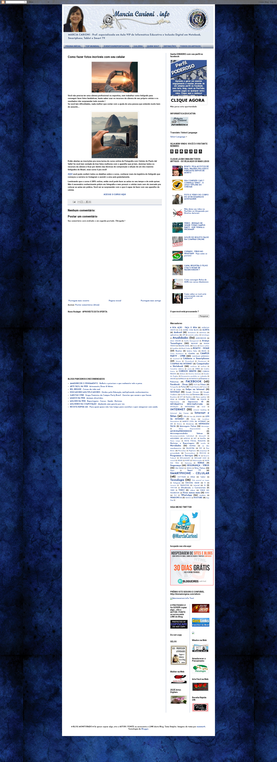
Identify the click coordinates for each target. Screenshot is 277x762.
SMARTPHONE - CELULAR (189, 473)
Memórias (190, 424)
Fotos (183, 387)
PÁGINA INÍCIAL (73, 46)
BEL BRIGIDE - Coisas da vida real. (85, 389)
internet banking (199, 410)
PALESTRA (190, 448)
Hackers (189, 397)
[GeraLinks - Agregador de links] (200, 626)
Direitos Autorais (194, 374)
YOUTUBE (198, 498)
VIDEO (182, 490)
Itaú (191, 416)
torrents (173, 485)
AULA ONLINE (175, 341)
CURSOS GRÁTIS (187, 371)
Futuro (204, 387)
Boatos (179, 351)
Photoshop (182, 450)
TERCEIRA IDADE (192, 483)
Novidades (175, 446)
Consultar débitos (177, 369)
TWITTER (173, 488)
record (172, 460)
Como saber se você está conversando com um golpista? (195, 296)
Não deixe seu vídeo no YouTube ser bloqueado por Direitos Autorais (196, 211)
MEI (171, 424)
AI (179, 330)
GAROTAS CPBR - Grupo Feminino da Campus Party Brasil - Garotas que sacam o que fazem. (111, 395)
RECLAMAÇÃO (185, 458)
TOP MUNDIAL (92, 46)
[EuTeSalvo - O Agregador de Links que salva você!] (200, 612)
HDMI (172, 399)
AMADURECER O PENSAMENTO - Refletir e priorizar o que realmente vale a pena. (106, 383)
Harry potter (201, 397)
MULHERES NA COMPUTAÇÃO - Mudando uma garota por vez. (97, 404)
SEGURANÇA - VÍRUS (198, 465)
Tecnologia (177, 480)
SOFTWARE (182, 477)
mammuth (201, 727)
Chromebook (189, 361)
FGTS (196, 384)
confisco (203, 366)
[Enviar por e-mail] (78, 201)
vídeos (192, 490)
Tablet (202, 477)
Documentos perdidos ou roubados (194, 376)
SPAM (192, 477)
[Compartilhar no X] (84, 201)
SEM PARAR (179, 468)
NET (195, 438)
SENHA (189, 468)
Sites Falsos (199, 468)
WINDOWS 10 (176, 498)
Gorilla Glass (185, 394)
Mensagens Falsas (188, 426)
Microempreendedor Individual (182, 436)
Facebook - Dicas (179, 385)
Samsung (188, 463)
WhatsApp (186, 495)
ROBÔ (187, 460)
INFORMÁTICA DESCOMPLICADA (186, 404)
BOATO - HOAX (201, 348)
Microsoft (202, 436)
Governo (196, 395)
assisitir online (193, 335)
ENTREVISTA (193, 378)
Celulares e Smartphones (196, 359)
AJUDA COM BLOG (191, 330)
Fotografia (174, 387)
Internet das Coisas (179, 413)
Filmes (203, 385)
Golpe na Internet (195, 389)
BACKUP (194, 343)
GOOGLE (175, 392)
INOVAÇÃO (174, 406)
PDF (200, 448)
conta (189, 369)
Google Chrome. (192, 392)
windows (202, 495)
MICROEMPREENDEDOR (181, 431)
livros (193, 419)
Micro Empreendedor (190, 429)
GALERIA (138, 46)
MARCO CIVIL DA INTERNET (194, 421)
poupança (203, 450)
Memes (179, 424)
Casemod (176, 358)
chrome (178, 361)
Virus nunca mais (191, 493)
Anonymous (192, 332)
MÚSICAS (187, 438)
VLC (175, 495)
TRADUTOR (184, 485)
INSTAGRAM (190, 407)
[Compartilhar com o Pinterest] (89, 201)
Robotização (197, 460)
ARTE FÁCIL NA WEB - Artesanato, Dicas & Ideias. (91, 386)
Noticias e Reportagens (182, 443)
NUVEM (192, 446)
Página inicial (115, 301)
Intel (203, 406)
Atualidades (180, 338)
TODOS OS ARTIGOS (190, 46)
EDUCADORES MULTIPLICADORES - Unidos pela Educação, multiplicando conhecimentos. (109, 392)
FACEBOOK (194, 381)
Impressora (174, 402)
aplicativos (174, 335)
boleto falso (192, 351)
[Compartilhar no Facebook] (87, 201)
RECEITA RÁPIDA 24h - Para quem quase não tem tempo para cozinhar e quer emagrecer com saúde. (114, 407)
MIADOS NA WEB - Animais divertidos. (86, 398)
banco (195, 346)
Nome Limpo (175, 441)
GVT (181, 397)
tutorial (196, 485)
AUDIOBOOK (201, 338)
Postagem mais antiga (151, 301)
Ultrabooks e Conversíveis (193, 488)
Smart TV (194, 470)
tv (205, 485)
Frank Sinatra (195, 387)
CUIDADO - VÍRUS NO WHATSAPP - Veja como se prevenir (195, 254)
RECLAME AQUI (200, 458)
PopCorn (192, 451)
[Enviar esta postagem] (74, 202)
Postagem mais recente (79, 301)
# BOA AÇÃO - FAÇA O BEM (183, 328)
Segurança (175, 465)
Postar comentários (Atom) (87, 305)
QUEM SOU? (153, 46)
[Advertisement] (114, 292)
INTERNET (177, 409)
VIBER (172, 490)
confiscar (193, 366)
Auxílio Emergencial (191, 341)
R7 (199, 456)
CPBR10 (197, 369)
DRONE (173, 378)
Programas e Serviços (181, 456)
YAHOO (188, 498)
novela (203, 443)
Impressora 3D (195, 402)
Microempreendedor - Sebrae (186, 433)
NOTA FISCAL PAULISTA (195, 441)
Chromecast (202, 361)
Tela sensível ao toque (200, 480)
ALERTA (205, 330)
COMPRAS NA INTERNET (181, 364)
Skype (172, 470)
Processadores (190, 453)
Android (178, 332)
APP (184, 335)
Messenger (205, 426)
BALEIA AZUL (183, 346)
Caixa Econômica (177, 353)
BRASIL (204, 351)
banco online (204, 346)
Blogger (145, 729)
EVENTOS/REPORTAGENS (116, 46)
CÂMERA (191, 354)
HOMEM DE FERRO (187, 399)
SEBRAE (201, 463)
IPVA (185, 416)
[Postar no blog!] (81, 201)
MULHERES (174, 438)
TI (205, 483)
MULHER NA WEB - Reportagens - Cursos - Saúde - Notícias (96, 401)
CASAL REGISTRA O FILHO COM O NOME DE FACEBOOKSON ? (196, 268)
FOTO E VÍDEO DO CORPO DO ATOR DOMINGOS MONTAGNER (196, 197)
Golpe (178, 389)
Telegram (176, 483)
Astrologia (205, 335)
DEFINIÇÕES (170, 46)
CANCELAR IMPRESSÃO (200, 356)
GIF (171, 389)
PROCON (203, 453)
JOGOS (199, 416)
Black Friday (185, 348)
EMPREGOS (182, 378)
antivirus (202, 332)
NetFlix (203, 438)
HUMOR (203, 399)
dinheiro (183, 374)
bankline (175, 348)
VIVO (207, 493)
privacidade (175, 453)
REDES (180, 460)
